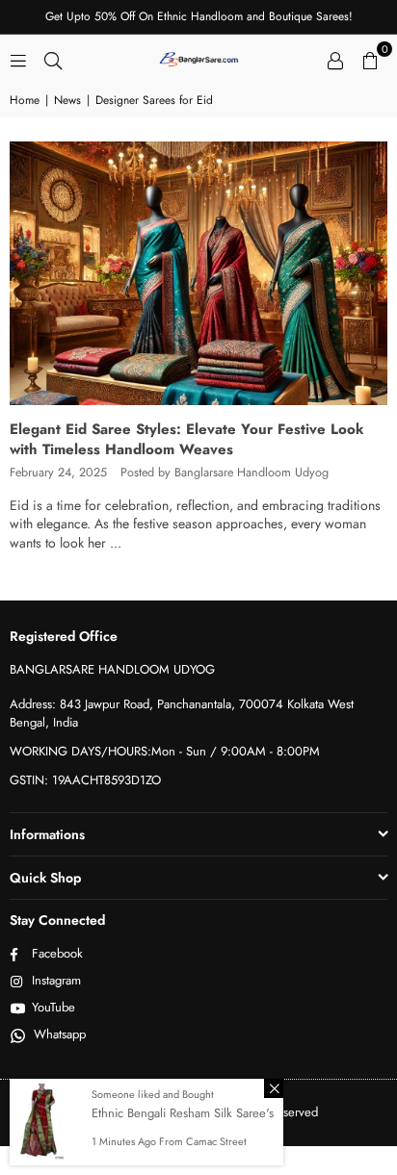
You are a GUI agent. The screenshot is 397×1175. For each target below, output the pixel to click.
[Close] (273, 1088)
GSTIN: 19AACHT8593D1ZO (85, 780)
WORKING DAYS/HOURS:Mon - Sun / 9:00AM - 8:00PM (165, 751)
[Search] (53, 58)
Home (25, 100)
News (67, 100)
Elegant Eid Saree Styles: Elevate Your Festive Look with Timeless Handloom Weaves (187, 439)
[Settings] (335, 58)
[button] (370, 58)
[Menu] (18, 58)
